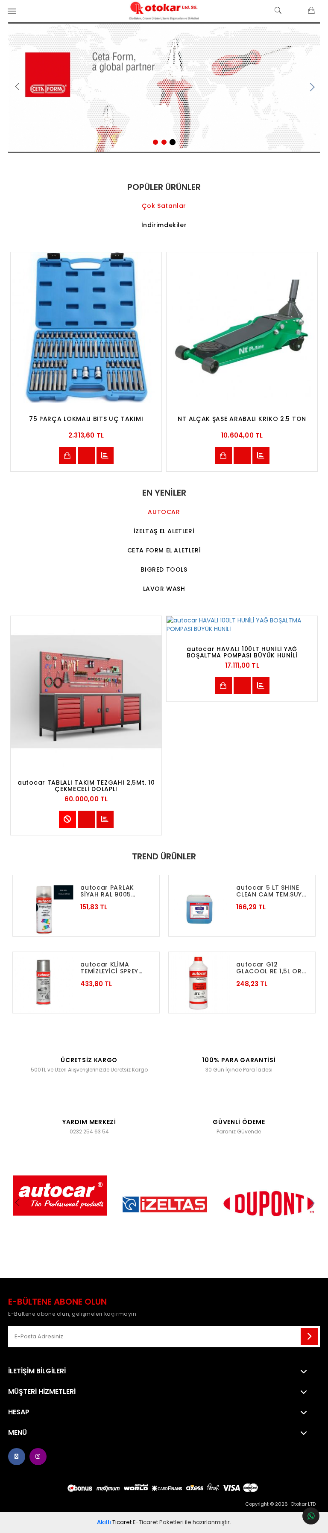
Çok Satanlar (164, 205)
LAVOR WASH (164, 588)
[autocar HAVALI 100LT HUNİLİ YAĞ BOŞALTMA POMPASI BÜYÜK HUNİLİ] (242, 624)
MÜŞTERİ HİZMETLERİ (42, 1391)
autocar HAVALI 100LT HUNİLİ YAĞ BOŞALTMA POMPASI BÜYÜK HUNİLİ (242, 652)
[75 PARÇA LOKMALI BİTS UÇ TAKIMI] (86, 327)
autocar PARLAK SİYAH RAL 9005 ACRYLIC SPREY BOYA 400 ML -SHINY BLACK (115, 891)
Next (311, 87)
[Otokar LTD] (164, 10)
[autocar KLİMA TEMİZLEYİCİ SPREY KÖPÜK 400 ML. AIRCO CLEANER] (43, 982)
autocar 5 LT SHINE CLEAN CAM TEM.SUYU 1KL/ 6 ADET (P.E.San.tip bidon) (271, 891)
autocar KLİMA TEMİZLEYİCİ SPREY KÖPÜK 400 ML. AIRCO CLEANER (116, 968)
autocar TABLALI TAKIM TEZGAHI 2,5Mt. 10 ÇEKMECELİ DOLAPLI (86, 786)
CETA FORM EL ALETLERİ (164, 550)
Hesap (18, 1412)
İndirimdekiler (164, 225)
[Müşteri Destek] (310, 1515)
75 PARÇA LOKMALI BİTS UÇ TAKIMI (86, 419)
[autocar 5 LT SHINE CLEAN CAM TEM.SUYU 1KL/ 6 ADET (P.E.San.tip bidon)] (199, 905)
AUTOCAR (164, 512)
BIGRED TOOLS (164, 569)
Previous (16, 87)
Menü (17, 1432)
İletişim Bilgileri (37, 1371)
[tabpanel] (164, 87)
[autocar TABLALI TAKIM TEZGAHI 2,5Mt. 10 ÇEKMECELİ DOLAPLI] (86, 691)
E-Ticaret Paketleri (158, 1522)
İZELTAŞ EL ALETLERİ (164, 531)
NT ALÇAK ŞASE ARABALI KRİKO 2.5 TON (242, 419)
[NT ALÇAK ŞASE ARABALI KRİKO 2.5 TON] (242, 327)
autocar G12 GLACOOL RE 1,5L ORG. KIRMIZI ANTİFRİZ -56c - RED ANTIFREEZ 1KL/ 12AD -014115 (272, 968)
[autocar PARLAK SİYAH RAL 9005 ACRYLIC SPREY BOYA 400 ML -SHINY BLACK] (43, 905)
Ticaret (114, 1522)
